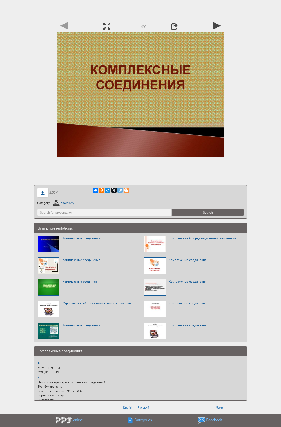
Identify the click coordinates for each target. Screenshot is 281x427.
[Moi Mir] (107, 190)
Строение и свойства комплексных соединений (97, 303)
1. (39, 362)
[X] (114, 190)
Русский (143, 407)
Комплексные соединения (81, 238)
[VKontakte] (95, 190)
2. (39, 377)
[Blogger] (126, 190)
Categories (143, 420)
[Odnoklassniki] (101, 190)
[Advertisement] (140, 10)
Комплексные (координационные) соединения (202, 238)
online (78, 419)
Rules (220, 407)
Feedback (214, 420)
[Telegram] (120, 190)
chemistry (67, 203)
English (128, 407)
